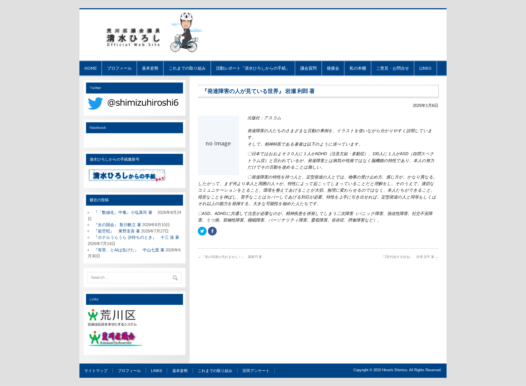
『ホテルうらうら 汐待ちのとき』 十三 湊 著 (136, 237)
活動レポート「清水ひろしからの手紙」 (253, 68)
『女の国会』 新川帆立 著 (117, 224)
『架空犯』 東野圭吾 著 (117, 231)
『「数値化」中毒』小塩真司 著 (125, 212)
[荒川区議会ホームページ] (116, 339)
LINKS (425, 68)
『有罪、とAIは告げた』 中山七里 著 (129, 250)
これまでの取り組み (187, 68)
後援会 (333, 68)
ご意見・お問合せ (392, 68)
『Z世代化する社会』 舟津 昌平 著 (409, 257)
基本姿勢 (150, 68)
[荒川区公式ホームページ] (113, 318)
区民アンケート (256, 371)
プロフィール (119, 68)
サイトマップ (95, 371)
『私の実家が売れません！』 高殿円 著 (230, 257)
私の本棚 (358, 68)
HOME (90, 68)
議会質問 (308, 68)
